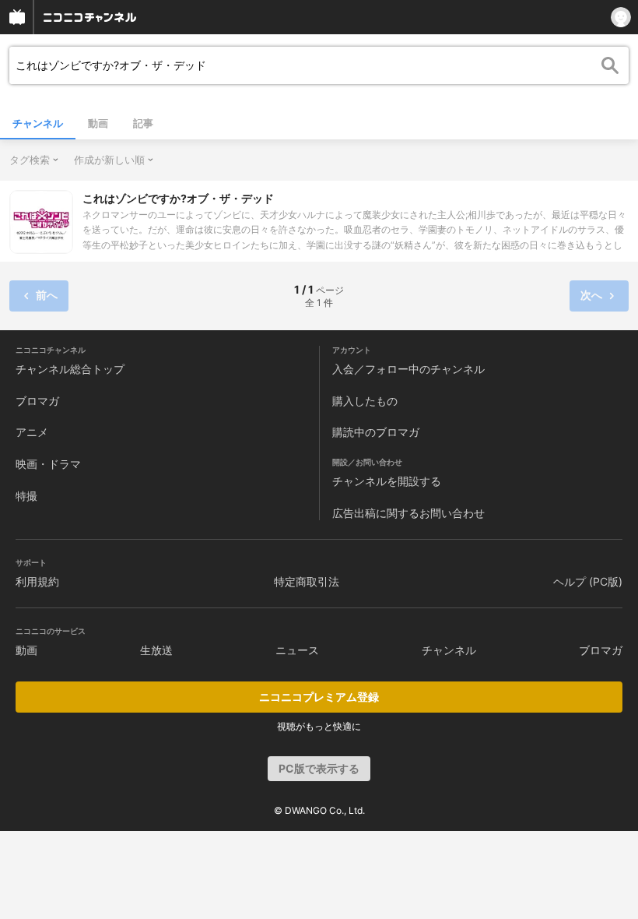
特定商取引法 (306, 581)
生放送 (156, 650)
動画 (98, 123)
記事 (143, 123)
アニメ (32, 431)
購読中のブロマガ (375, 431)
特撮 (26, 495)
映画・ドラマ (48, 463)
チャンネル (37, 123)
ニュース (297, 650)
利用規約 (37, 581)
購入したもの (365, 400)
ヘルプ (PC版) (587, 581)
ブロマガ (37, 400)
